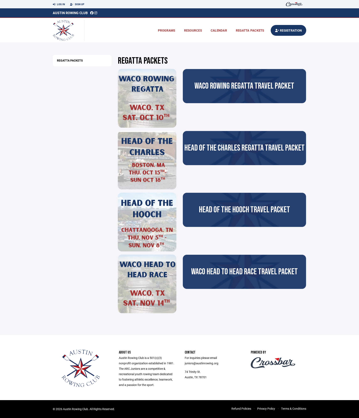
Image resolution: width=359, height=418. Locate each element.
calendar (219, 30)
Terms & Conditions (293, 409)
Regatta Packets (70, 60)
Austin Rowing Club (70, 13)
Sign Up (79, 4)
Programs (166, 30)
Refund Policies (241, 409)
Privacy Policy (266, 409)
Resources (193, 30)
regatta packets (250, 30)
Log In (60, 4)
